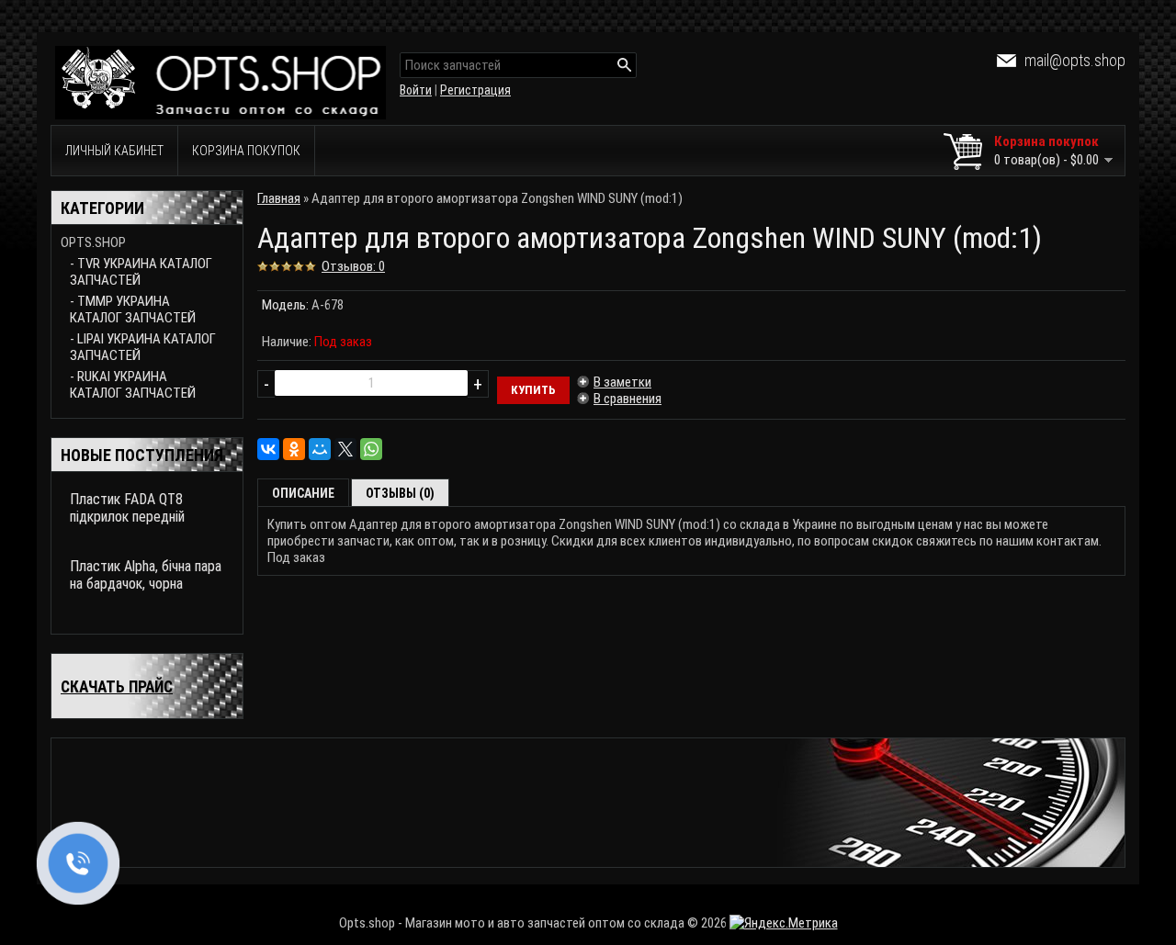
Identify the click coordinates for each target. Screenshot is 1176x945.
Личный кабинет (114, 150)
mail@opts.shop (1074, 60)
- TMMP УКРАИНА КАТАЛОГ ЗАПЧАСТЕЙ (133, 309)
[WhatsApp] (371, 449)
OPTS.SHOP (93, 242)
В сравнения (628, 398)
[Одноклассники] (294, 449)
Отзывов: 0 (353, 266)
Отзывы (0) (400, 493)
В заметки (622, 382)
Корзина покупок (246, 150)
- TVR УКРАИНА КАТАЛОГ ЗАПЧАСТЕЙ (141, 271)
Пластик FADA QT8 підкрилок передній (127, 507)
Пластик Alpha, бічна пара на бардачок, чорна (145, 574)
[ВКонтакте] (268, 449)
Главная (278, 198)
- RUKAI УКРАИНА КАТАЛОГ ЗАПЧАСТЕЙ (133, 384)
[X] (345, 449)
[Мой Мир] (320, 449)
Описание (303, 493)
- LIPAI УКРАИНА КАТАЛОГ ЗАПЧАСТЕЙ (143, 347)
